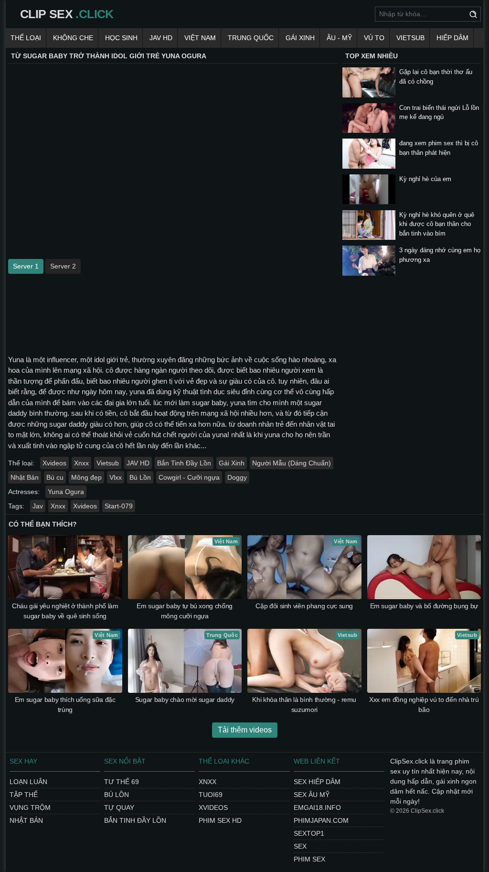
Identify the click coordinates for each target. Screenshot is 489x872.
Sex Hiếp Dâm (317, 782)
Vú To (374, 38)
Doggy (237, 477)
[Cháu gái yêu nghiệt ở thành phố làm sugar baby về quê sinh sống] (65, 567)
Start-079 (119, 506)
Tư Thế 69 (121, 782)
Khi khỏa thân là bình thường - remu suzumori (304, 704)
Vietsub (410, 38)
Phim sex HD (220, 820)
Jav (37, 506)
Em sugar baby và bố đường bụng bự (424, 606)
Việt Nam (200, 38)
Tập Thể (24, 794)
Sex (300, 846)
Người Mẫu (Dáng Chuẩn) (291, 463)
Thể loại (26, 38)
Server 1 (26, 266)
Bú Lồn (140, 477)
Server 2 (63, 266)
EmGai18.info (317, 807)
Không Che (73, 38)
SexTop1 (309, 833)
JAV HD (160, 38)
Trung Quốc (251, 38)
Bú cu (55, 477)
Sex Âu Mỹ (312, 794)
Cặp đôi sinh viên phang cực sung (304, 606)
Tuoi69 (211, 794)
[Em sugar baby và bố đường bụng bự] (424, 567)
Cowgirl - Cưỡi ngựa (189, 477)
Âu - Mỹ (339, 38)
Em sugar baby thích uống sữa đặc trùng (65, 704)
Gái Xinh (300, 38)
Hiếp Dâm (452, 38)
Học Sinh (121, 38)
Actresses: (24, 491)
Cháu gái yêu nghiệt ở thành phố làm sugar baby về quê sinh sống (65, 611)
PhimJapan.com (321, 820)
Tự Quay (119, 807)
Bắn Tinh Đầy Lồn (184, 463)
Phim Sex (309, 859)
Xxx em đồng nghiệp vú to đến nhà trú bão (423, 704)
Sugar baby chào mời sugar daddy (184, 699)
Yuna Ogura (66, 491)
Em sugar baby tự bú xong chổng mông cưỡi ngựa (185, 611)
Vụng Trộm (30, 807)
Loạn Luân (28, 782)
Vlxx (115, 477)
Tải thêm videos (245, 730)
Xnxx (81, 463)
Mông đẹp (86, 477)
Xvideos (54, 463)
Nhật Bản (25, 477)
